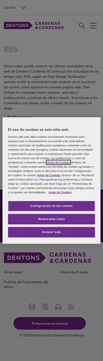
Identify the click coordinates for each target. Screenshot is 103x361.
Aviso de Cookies (58, 162)
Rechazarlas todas (51, 218)
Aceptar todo (51, 231)
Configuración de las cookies (51, 205)
